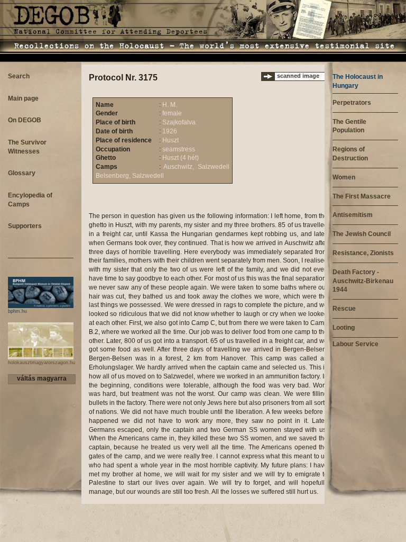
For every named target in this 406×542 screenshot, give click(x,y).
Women (344, 177)
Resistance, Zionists (363, 253)
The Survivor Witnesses (27, 147)
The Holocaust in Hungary (358, 81)
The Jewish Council (362, 234)
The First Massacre (362, 196)
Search (19, 76)
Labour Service (356, 344)
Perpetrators (352, 102)
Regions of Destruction (350, 154)
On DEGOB (24, 120)
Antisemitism (353, 215)
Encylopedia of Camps (30, 200)
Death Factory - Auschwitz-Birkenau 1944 (363, 281)
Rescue (344, 308)
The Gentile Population (349, 126)
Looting (344, 327)
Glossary (21, 173)
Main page (23, 98)
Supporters (25, 226)
